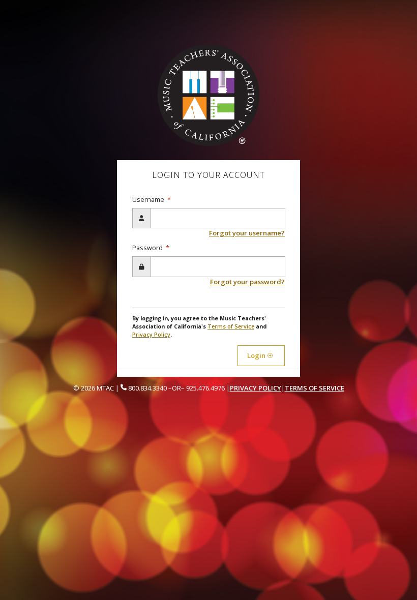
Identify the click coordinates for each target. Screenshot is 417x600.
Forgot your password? (247, 281)
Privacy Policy (151, 334)
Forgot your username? (247, 232)
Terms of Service (230, 326)
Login (257, 355)
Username (149, 199)
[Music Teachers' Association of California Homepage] (209, 95)
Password (148, 248)
